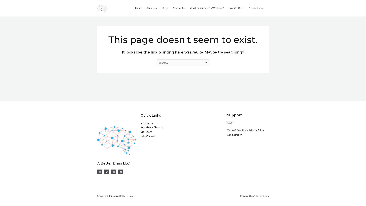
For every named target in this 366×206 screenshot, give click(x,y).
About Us (152, 8)
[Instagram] (99, 172)
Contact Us (179, 8)
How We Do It (235, 8)
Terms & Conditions (237, 130)
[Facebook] (113, 172)
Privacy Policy (255, 8)
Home (138, 8)
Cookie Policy (234, 134)
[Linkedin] (120, 172)
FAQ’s (165, 8)
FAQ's (230, 122)
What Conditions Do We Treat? (207, 8)
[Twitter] (106, 172)
